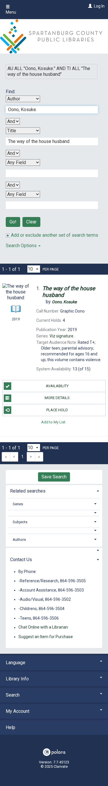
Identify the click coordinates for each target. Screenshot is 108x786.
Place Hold (57, 410)
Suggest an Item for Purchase (45, 636)
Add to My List (53, 422)
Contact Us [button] (21, 559)
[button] (54, 513)
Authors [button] (19, 539)
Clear (31, 222)
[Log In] (89, 6)
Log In (99, 6)
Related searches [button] (28, 491)
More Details (57, 398)
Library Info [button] (17, 679)
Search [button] (13, 695)
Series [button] (18, 504)
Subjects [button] (20, 522)
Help (10, 727)
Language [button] (15, 662)
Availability (57, 386)
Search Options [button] (22, 245)
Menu (11, 12)
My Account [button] (17, 711)
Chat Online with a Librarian (43, 627)
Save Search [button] (54, 477)
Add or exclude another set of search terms (54, 235)
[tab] (54, 490)
